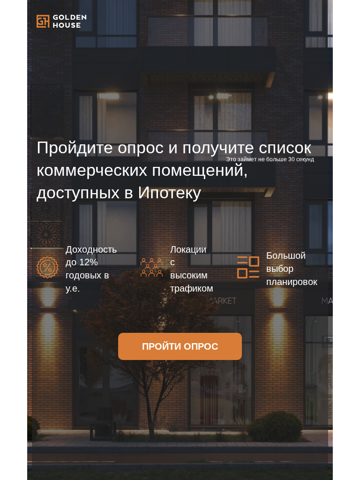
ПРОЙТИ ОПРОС (180, 346)
